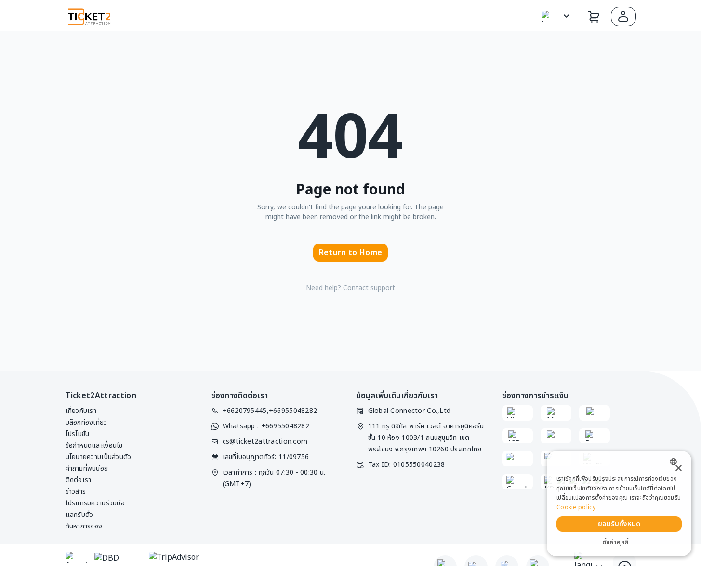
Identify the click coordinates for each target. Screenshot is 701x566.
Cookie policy (575, 507)
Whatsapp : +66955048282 (266, 426)
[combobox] (676, 461)
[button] (623, 16)
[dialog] (619, 503)
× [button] (678, 468)
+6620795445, (246, 411)
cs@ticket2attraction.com (265, 442)
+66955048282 (293, 411)
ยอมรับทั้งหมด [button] (619, 524)
